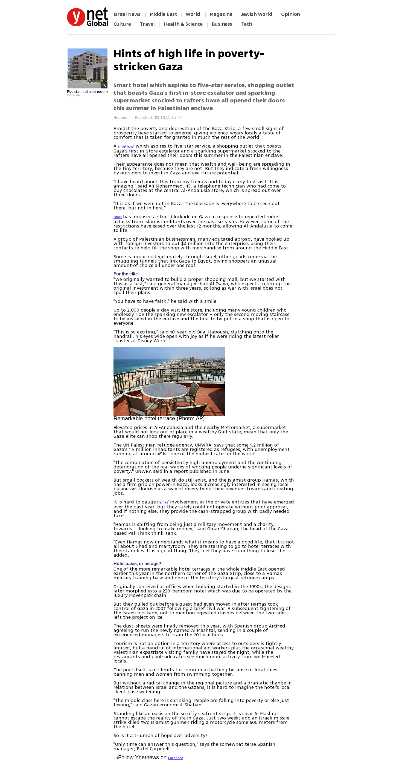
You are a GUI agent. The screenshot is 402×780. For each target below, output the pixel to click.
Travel (147, 24)
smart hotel (126, 146)
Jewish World (256, 14)
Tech (246, 24)
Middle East (163, 14)
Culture (122, 24)
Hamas (162, 502)
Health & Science (183, 24)
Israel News (127, 14)
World (193, 14)
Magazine (220, 14)
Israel (117, 217)
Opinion (290, 14)
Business (222, 24)
